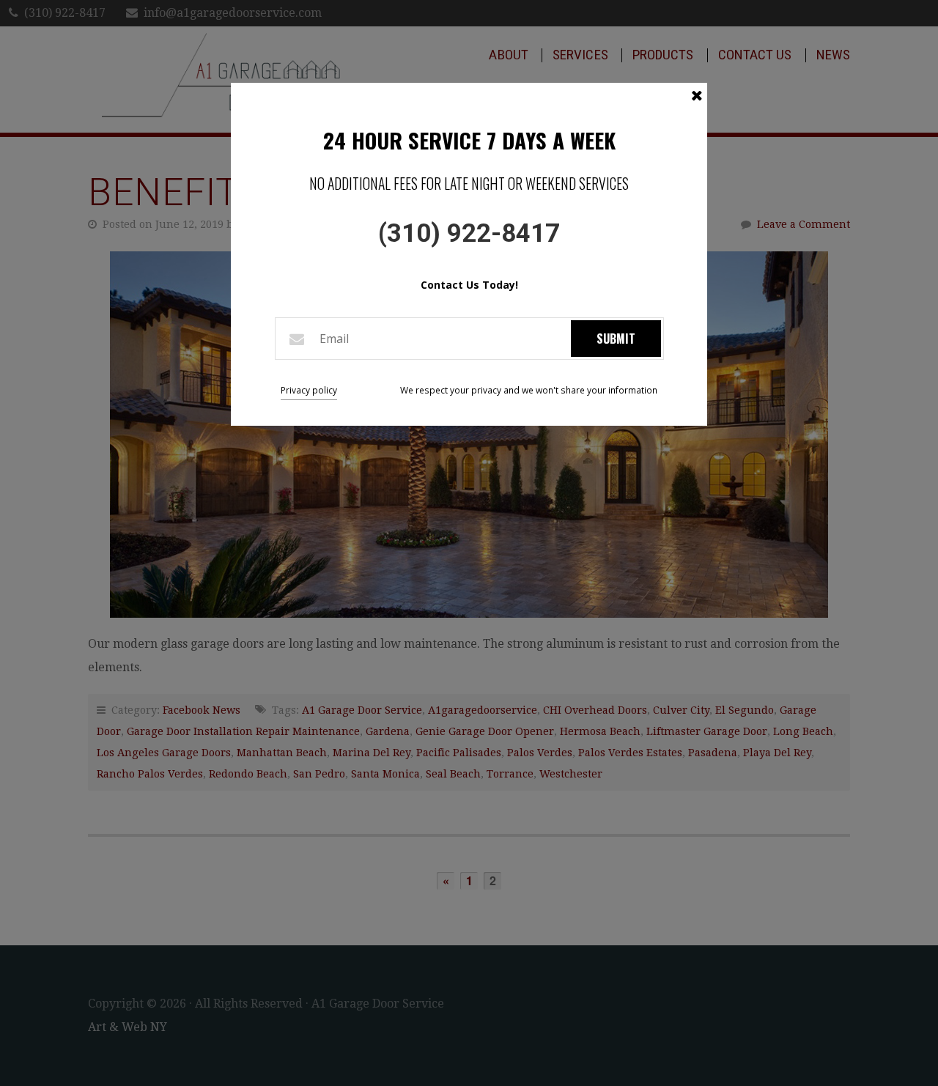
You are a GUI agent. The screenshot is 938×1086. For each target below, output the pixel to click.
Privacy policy (309, 390)
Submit (616, 338)
